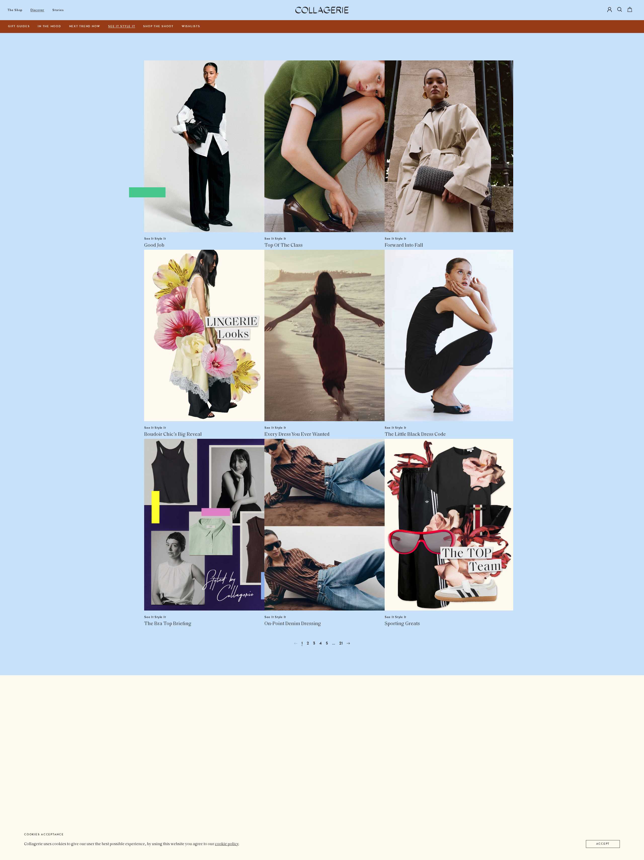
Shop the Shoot (158, 26)
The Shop (15, 10)
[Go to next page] (348, 643)
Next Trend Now (84, 26)
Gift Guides (19, 26)
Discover (37, 10)
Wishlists (191, 26)
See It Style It (121, 26)
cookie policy (226, 844)
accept (603, 844)
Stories (58, 10)
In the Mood (49, 26)
